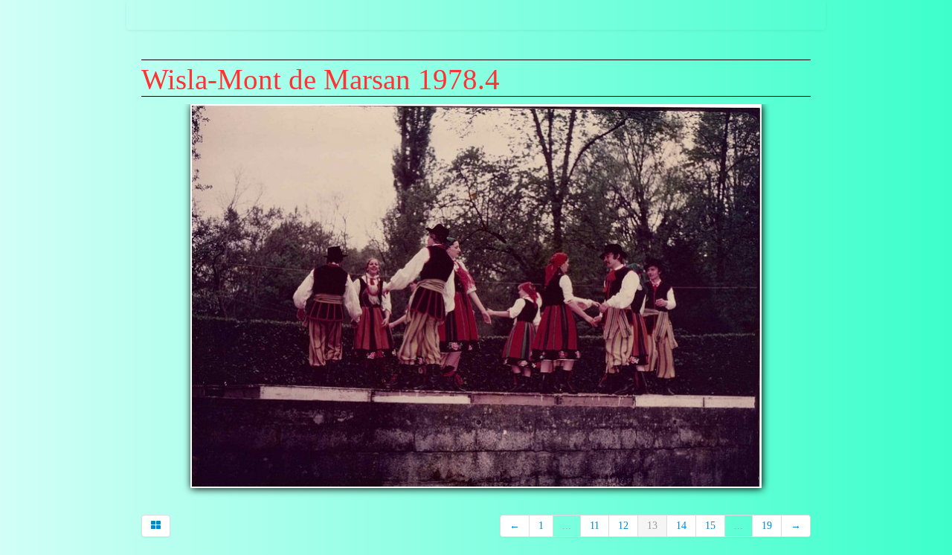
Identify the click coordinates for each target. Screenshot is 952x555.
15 (710, 525)
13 (652, 525)
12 (623, 525)
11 (594, 525)
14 (681, 525)
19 (767, 525)
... (566, 525)
